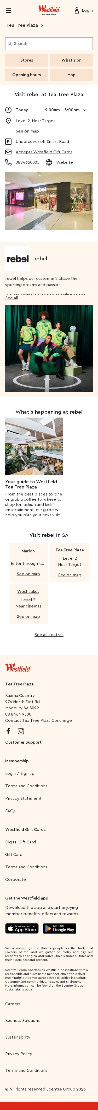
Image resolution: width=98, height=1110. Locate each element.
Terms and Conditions (26, 786)
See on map (27, 131)
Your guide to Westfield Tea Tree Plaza (31, 484)
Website (64, 162)
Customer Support (23, 742)
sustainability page (18, 989)
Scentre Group (60, 1089)
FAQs (10, 811)
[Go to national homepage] (18, 666)
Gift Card (13, 855)
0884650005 (27, 162)
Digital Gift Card (20, 842)
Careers (12, 1004)
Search (20, 44)
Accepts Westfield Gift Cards (44, 152)
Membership (17, 761)
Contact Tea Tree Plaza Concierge (38, 720)
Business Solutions (22, 1021)
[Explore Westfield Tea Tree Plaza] (49, 10)
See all (11, 298)
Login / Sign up (19, 773)
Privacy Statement (23, 798)
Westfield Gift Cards (25, 830)
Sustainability (17, 1037)
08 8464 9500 (18, 714)
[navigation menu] (11, 10)
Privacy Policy (18, 1054)
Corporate (15, 879)
